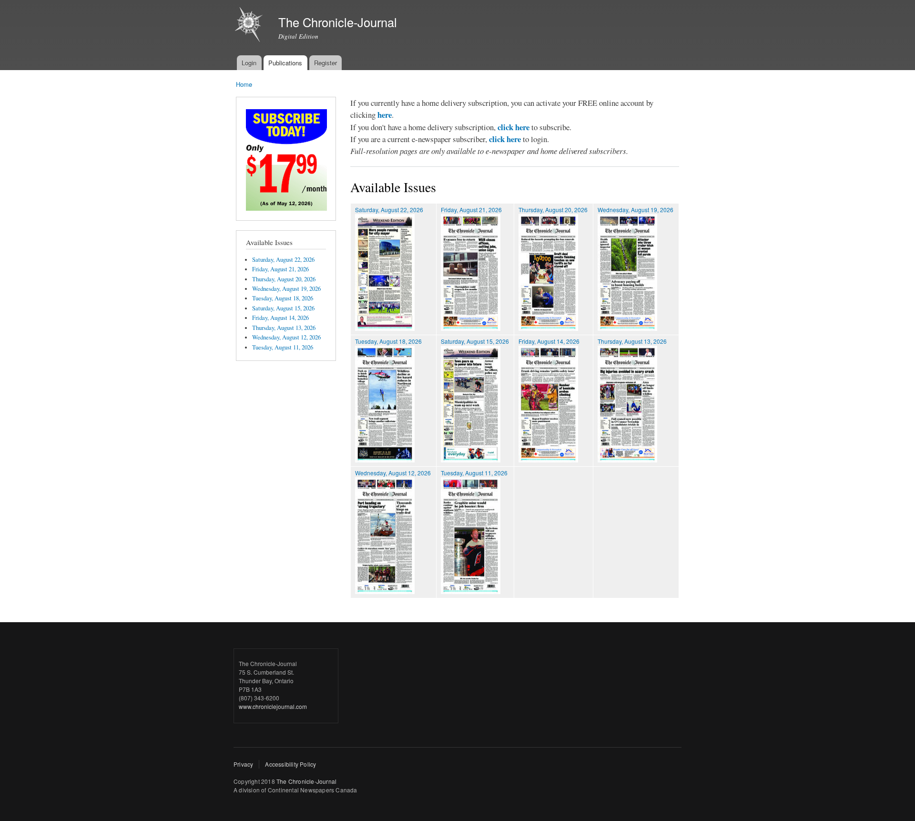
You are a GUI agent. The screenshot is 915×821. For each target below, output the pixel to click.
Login (249, 62)
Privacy (243, 764)
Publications (285, 62)
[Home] (250, 25)
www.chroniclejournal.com (273, 706)
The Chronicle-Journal (306, 781)
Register (325, 62)
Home (244, 84)
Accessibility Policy (290, 764)
